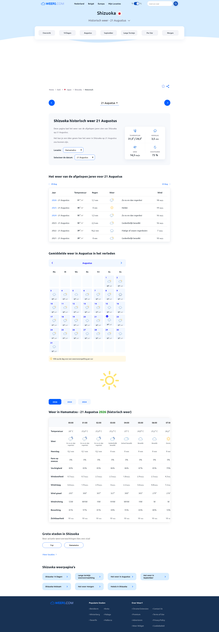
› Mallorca (108, 620)
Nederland (79, 3)
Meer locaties (49, 554)
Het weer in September (148, 576)
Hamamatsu (74, 545)
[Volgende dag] (167, 103)
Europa (101, 3)
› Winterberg (94, 614)
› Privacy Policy (158, 620)
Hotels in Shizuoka (119, 586)
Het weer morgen (86, 586)
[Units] (136, 3)
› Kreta (106, 608)
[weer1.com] (52, 3)
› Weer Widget (138, 626)
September (108, 33)
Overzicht (47, 33)
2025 (69, 402)
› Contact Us (157, 608)
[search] (176, 3)
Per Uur (150, 33)
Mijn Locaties (114, 3)
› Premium (136, 614)
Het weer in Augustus (120, 576)
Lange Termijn (129, 33)
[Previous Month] (53, 263)
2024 (84, 402)
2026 (55, 402)
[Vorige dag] (52, 103)
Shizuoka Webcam (53, 586)
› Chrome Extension (140, 608)
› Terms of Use (158, 614)
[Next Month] (121, 263)
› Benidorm (93, 608)
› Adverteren (137, 620)
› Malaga (107, 614)
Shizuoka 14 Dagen (53, 576)
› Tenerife (93, 620)
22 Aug (165, 184)
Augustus (88, 33)
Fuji (51, 545)
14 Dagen (67, 33)
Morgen (170, 33)
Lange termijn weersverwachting (86, 576)
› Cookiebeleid (158, 626)
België (91, 3)
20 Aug (54, 184)
